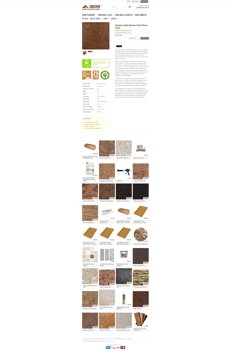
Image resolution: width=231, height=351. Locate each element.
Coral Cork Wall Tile (88, 222)
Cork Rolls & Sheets (124, 15)
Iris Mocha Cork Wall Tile (140, 287)
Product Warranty (89, 126)
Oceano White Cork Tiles (123, 330)
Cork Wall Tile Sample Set (140, 244)
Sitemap (129, 338)
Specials (85, 18)
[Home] (92, 9)
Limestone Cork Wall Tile (89, 308)
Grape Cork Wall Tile (105, 287)
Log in (128, 1)
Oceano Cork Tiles (105, 330)
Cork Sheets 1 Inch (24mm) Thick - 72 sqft (140, 221)
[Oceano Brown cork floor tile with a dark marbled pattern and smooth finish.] (95, 35)
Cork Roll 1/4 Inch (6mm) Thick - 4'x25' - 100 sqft (123, 221)
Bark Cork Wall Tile (105, 158)
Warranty (110, 338)
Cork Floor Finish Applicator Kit (104, 221)
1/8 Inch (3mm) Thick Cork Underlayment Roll (90, 157)
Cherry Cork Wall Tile (88, 201)
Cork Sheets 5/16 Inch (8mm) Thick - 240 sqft (123, 243)
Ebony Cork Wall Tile (139, 265)
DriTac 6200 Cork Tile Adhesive (122, 264)
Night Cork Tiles (138, 308)
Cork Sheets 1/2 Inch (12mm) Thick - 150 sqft (89, 243)
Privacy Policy (94, 338)
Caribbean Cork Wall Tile (106, 181)
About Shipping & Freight (91, 122)
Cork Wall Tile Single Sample (88, 264)
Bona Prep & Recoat (139, 158)
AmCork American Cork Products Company (94, 340)
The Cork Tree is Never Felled (93, 128)
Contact (114, 18)
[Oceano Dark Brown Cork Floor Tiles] (84, 53)
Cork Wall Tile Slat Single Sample (106, 264)
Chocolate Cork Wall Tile (106, 201)
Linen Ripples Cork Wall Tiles (106, 308)
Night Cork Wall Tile (88, 330)
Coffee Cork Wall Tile (139, 201)
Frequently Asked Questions (92, 124)
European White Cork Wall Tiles (90, 286)
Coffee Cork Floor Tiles (123, 201)
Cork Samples (141, 15)
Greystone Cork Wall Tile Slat (123, 286)
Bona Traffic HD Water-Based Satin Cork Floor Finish (89, 179)
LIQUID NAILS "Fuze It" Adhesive (123, 308)
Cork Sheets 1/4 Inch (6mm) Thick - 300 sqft (106, 243)
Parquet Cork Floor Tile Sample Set (140, 329)
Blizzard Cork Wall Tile (123, 158)
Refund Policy (103, 338)
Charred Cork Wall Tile (139, 181)
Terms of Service (86, 338)
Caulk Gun (119, 181)
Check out (144, 1)
